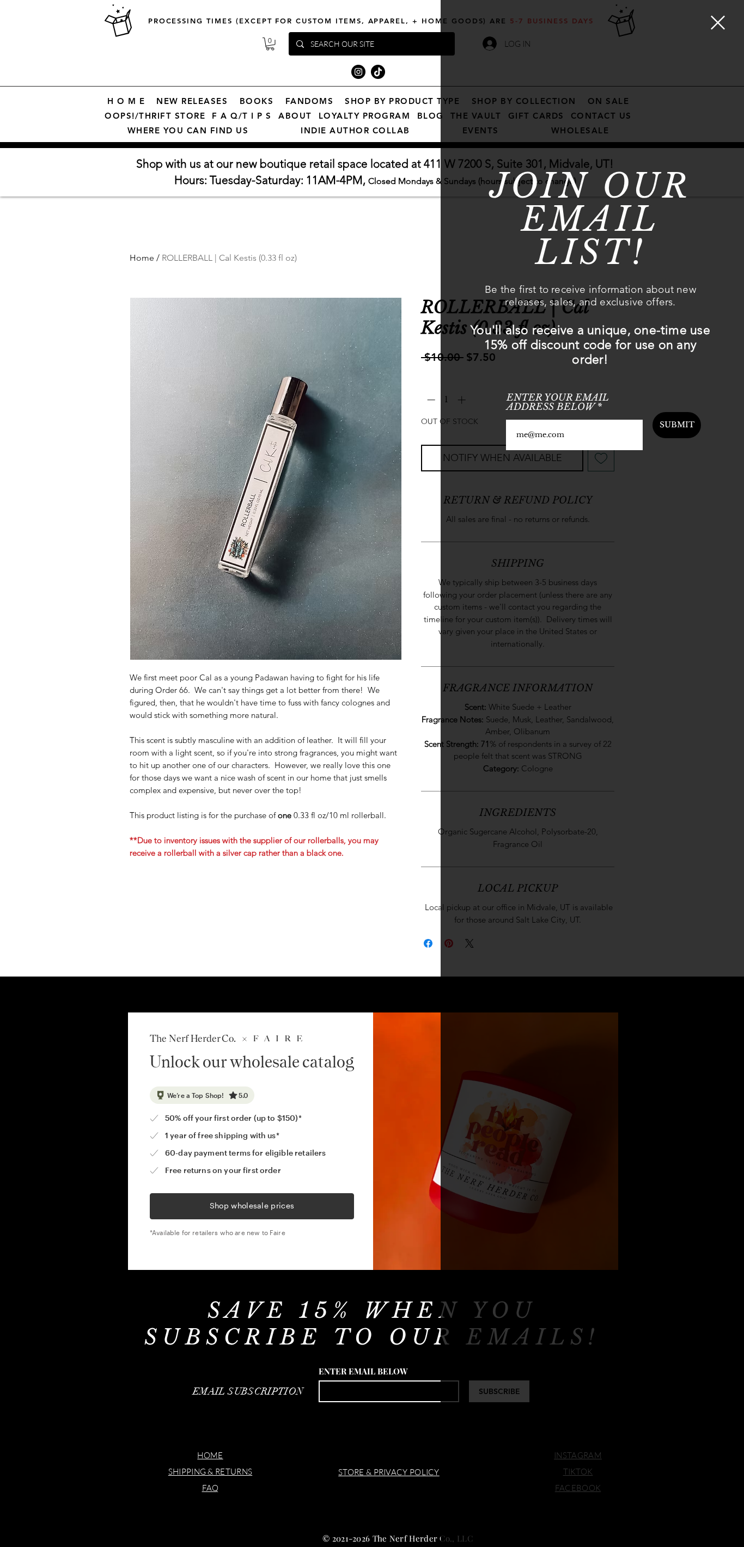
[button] (718, 22)
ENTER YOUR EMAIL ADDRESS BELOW (558, 402)
